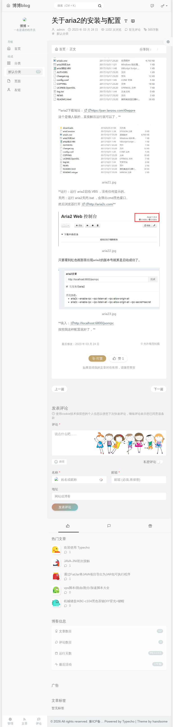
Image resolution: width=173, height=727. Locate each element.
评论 (56, 424)
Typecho (128, 721)
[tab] (67, 525)
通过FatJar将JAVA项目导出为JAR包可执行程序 (97, 574)
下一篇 (158, 389)
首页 (62, 49)
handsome (160, 721)
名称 (56, 472)
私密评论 (149, 462)
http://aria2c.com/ (101, 204)
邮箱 (115, 472)
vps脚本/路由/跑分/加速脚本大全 (86, 588)
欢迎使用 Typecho (77, 547)
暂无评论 (135, 29)
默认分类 (24, 72)
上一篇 (59, 389)
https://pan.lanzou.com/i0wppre (113, 110)
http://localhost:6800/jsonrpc (94, 323)
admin (61, 29)
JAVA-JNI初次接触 (77, 561)
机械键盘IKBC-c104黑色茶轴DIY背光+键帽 (94, 601)
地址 (55, 489)
